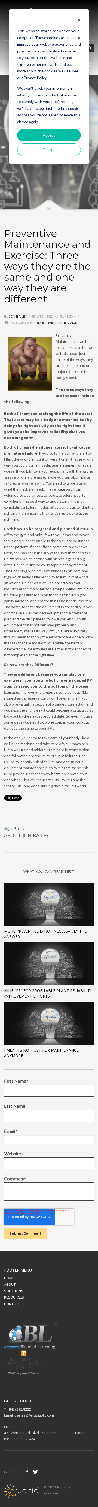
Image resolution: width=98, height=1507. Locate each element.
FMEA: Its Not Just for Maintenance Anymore (41, 1053)
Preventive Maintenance (55, 323)
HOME (9, 1277)
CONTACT (12, 1303)
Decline (49, 149)
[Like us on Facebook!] (27, 1472)
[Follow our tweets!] (35, 1472)
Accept (49, 135)
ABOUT (10, 1284)
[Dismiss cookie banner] (79, 20)
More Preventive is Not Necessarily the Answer (45, 933)
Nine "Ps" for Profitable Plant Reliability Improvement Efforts (48, 993)
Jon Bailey (18, 316)
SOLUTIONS (13, 1290)
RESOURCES (14, 1297)
